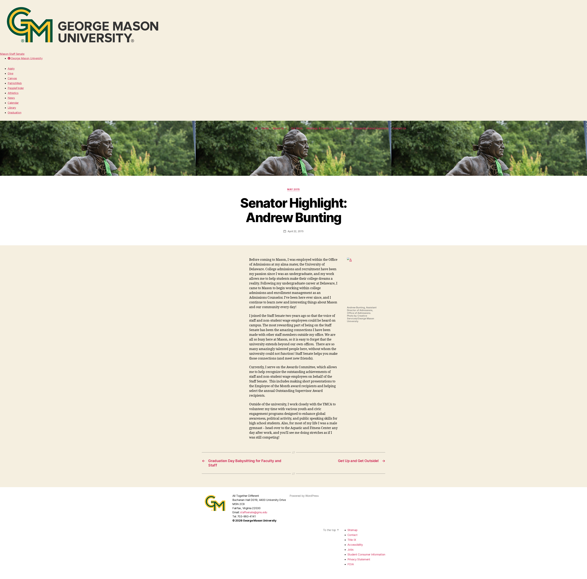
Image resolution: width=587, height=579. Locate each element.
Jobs (350, 549)
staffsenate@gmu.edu (253, 512)
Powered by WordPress (304, 495)
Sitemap (352, 530)
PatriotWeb (15, 83)
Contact (352, 535)
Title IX (351, 539)
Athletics (13, 93)
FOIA (350, 564)
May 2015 (293, 189)
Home (265, 128)
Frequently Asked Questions (371, 128)
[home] (256, 128)
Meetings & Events (318, 128)
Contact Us (399, 128)
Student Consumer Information (366, 554)
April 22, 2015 (295, 231)
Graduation (14, 112)
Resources (343, 128)
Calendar (13, 102)
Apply (11, 68)
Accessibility (355, 544)
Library (12, 107)
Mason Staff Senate (12, 53)
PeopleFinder (16, 88)
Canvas (12, 78)
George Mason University (26, 58)
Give (10, 73)
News (11, 98)
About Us (278, 128)
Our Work (297, 128)
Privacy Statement (358, 559)
